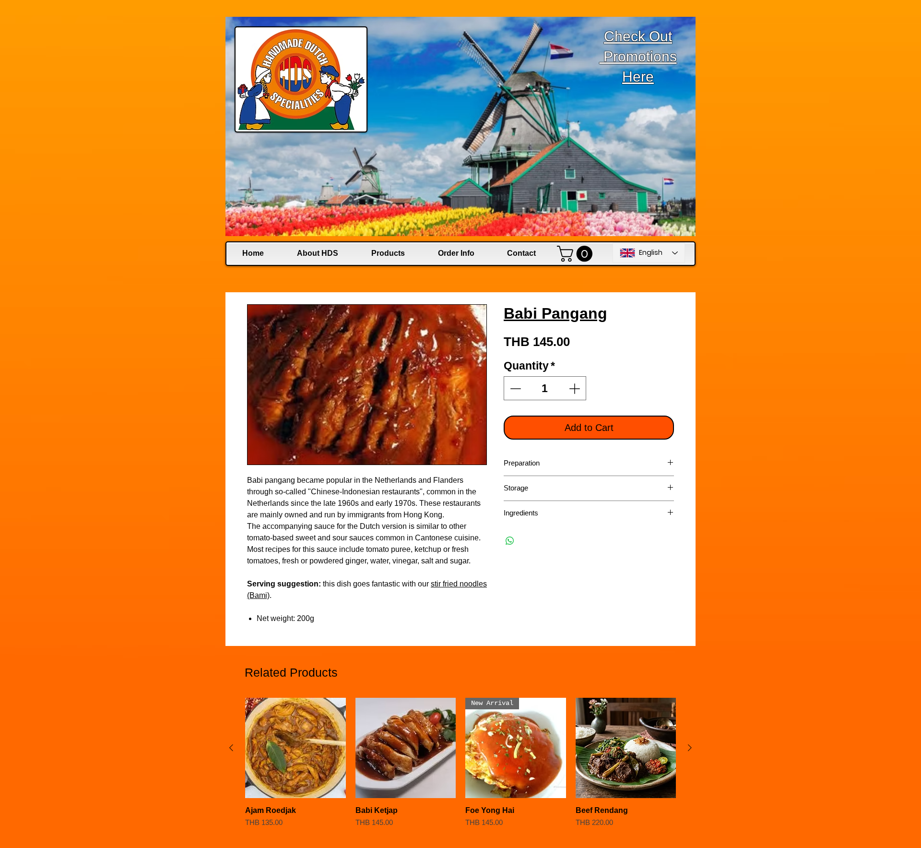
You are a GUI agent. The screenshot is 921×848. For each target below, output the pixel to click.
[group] (460, 767)
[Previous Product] (231, 747)
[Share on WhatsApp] (510, 541)
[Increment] (575, 388)
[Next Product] (690, 747)
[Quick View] (295, 748)
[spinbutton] (545, 388)
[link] (576, 254)
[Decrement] (514, 388)
